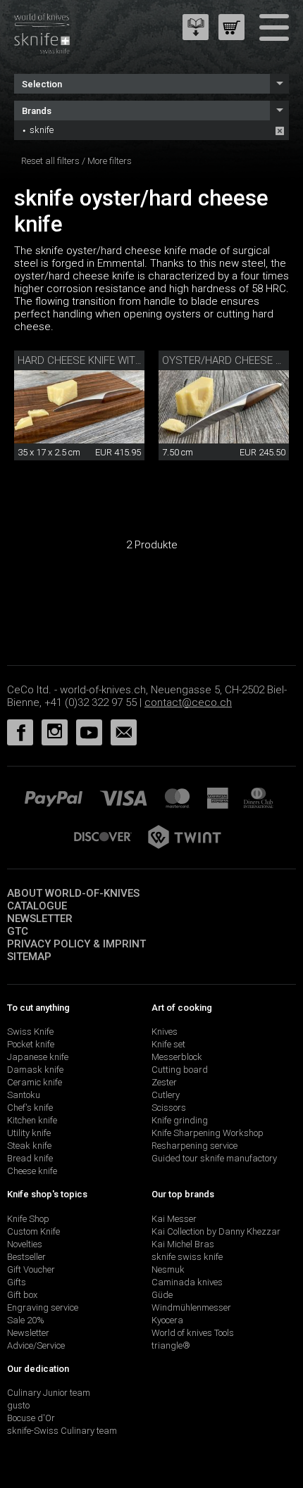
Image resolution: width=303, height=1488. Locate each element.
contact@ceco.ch (188, 702)
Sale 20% (25, 1320)
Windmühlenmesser (191, 1307)
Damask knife (35, 1069)
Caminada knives (187, 1282)
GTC (17, 931)
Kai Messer (174, 1218)
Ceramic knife (34, 1082)
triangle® (171, 1345)
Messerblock (177, 1057)
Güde (162, 1295)
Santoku (23, 1095)
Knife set (168, 1044)
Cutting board (180, 1069)
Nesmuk (168, 1269)
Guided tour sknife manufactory (214, 1158)
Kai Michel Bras (183, 1244)
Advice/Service (36, 1345)
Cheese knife (32, 1171)
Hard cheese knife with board (98, 360)
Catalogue (37, 906)
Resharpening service (194, 1145)
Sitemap (29, 956)
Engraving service (42, 1307)
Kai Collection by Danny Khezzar (216, 1231)
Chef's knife (30, 1107)
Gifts (16, 1282)
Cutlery (166, 1095)
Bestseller (26, 1256)
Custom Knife (33, 1231)
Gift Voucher (31, 1269)
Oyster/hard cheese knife (232, 360)
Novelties (24, 1244)
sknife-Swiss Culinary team (62, 1430)
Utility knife (29, 1133)
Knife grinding (180, 1120)
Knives (165, 1031)
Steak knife (29, 1145)
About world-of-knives (73, 893)
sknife (42, 130)
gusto (18, 1405)
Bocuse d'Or (31, 1418)
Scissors (169, 1107)
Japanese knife (37, 1057)
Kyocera (167, 1320)
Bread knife (30, 1158)
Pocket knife (30, 1044)
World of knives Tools (193, 1333)
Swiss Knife (30, 1031)
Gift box (22, 1295)
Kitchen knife (32, 1120)
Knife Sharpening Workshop (208, 1133)
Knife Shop (28, 1218)
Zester (164, 1082)
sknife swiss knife (187, 1256)
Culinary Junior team (48, 1392)
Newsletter (40, 918)
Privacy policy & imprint (76, 944)
